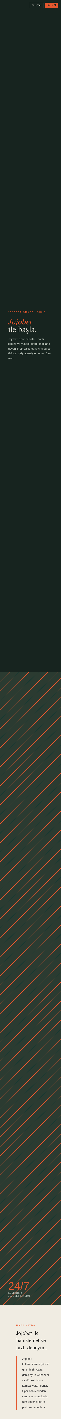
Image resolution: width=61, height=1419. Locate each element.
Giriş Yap (36, 5)
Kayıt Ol (52, 5)
